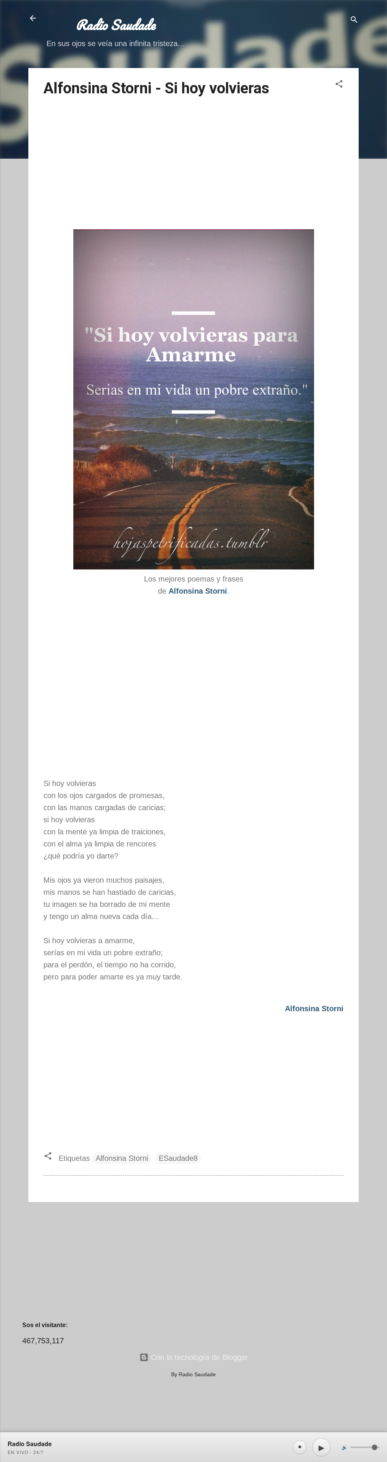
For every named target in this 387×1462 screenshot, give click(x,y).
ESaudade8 (178, 1158)
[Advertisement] (193, 164)
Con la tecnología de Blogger (198, 1357)
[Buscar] (354, 20)
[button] (339, 84)
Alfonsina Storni (122, 1158)
